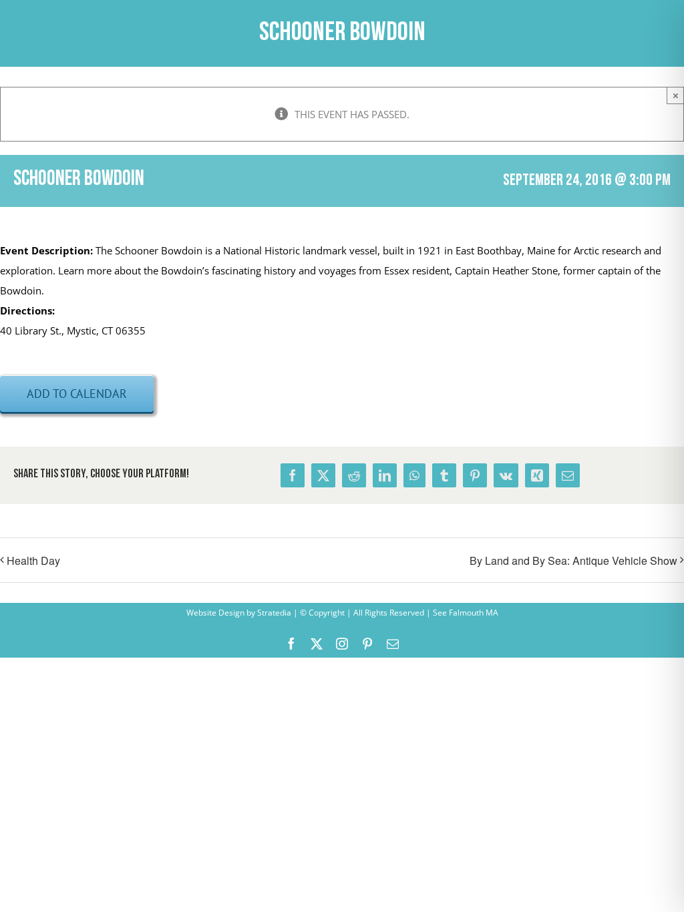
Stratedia (274, 612)
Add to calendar (77, 394)
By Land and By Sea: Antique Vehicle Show (573, 560)
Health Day (33, 560)
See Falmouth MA (464, 612)
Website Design (215, 612)
